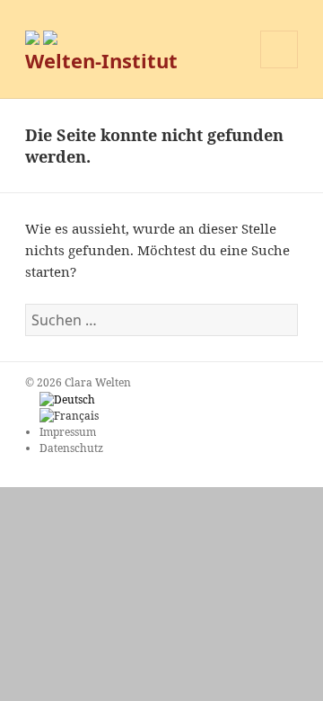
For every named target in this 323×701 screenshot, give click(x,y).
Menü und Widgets (279, 67)
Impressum (67, 431)
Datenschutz (71, 448)
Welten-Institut (101, 60)
